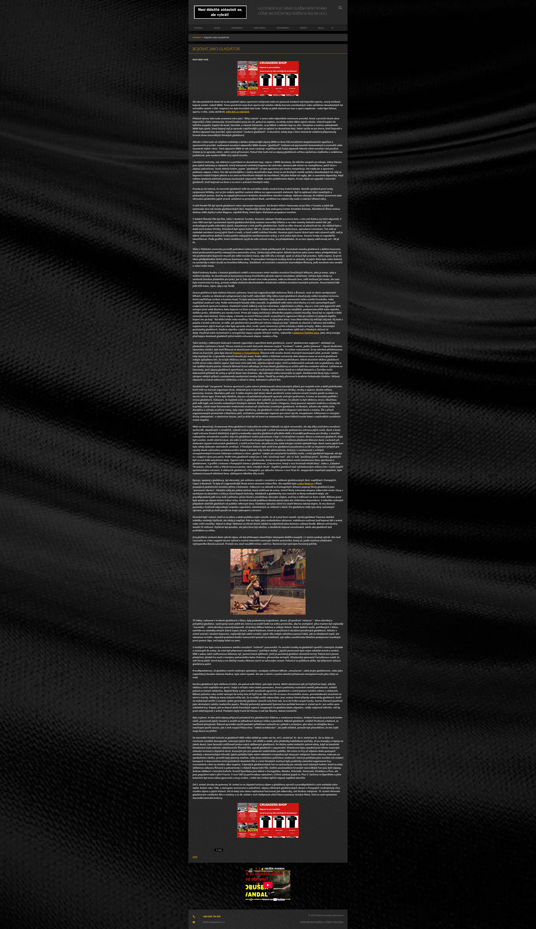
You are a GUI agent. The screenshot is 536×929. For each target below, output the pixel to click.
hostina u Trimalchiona (246, 352)
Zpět (195, 856)
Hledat (340, 8)
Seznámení (237, 28)
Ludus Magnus (305, 483)
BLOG (321, 28)
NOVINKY (198, 28)
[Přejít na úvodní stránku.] (220, 9)
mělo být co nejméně (237, 111)
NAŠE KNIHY (259, 28)
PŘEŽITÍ (303, 28)
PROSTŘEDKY (283, 28)
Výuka (217, 28)
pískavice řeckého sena (306, 332)
